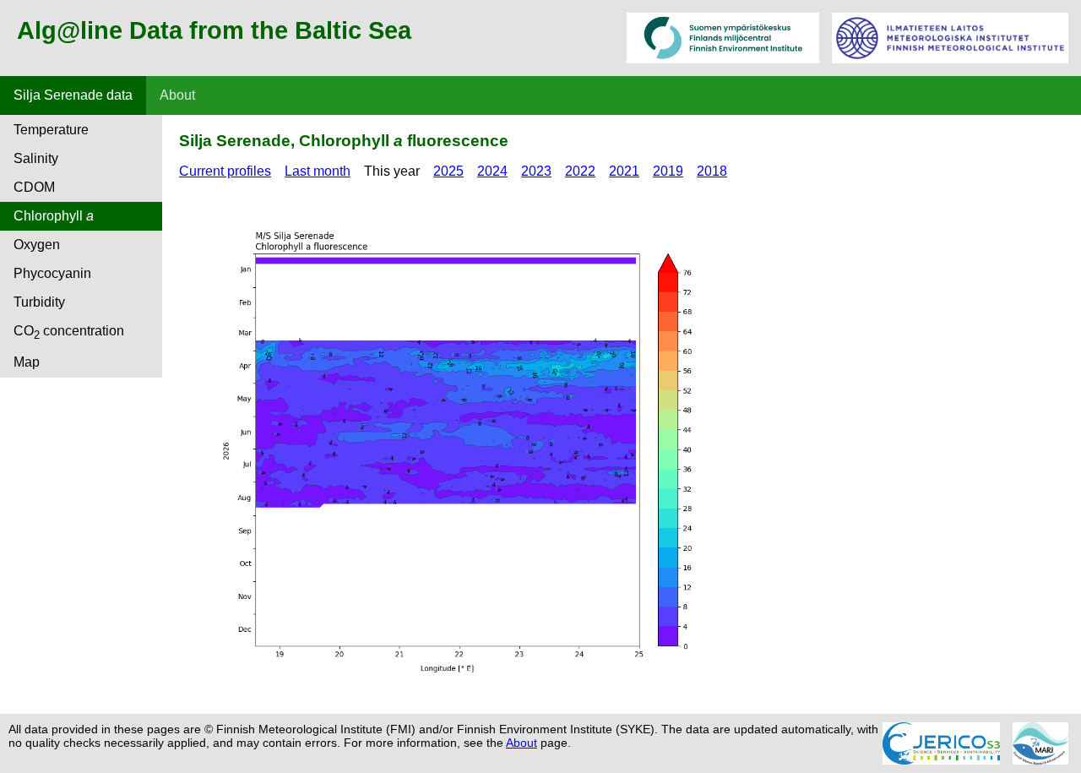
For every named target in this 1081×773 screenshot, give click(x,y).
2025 (448, 171)
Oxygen (37, 244)
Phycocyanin (52, 273)
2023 (536, 171)
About (177, 95)
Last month (317, 171)
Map (27, 362)
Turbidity (39, 302)
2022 (580, 171)
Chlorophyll (54, 216)
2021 (624, 171)
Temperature (51, 129)
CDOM (34, 187)
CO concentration (69, 332)
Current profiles (225, 171)
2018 (712, 171)
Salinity (36, 158)
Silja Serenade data (73, 95)
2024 (492, 171)
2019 (668, 171)
